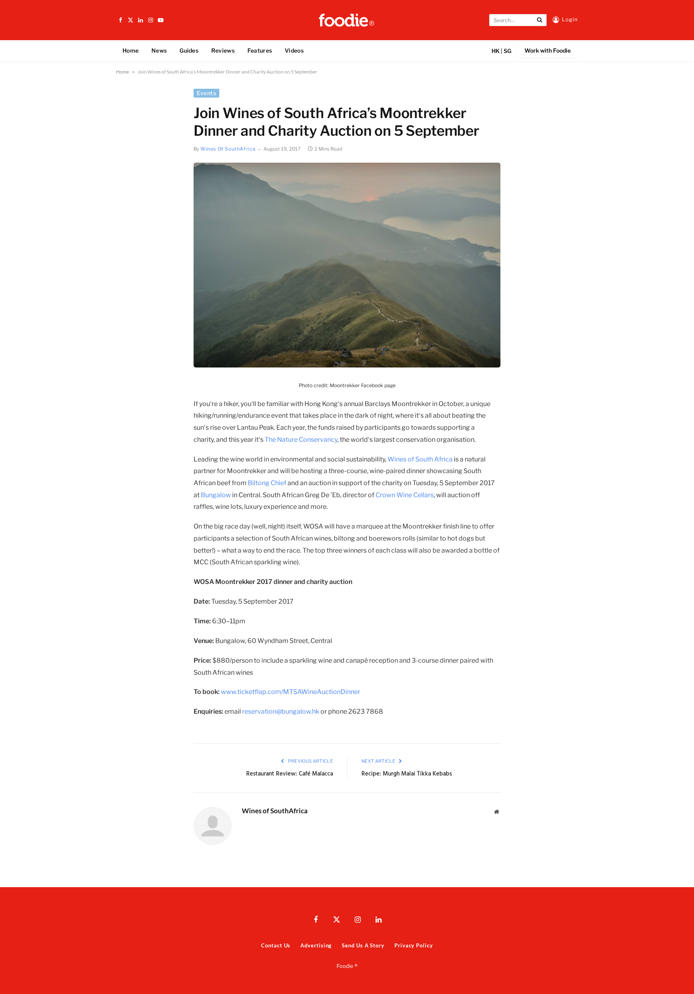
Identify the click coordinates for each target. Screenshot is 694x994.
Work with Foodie (548, 50)
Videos (294, 50)
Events (206, 93)
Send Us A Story (363, 945)
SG (507, 50)
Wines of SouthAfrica (228, 149)
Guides (189, 50)
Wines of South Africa (420, 459)
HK (496, 50)
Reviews (223, 50)
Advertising (316, 945)
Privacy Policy (413, 945)
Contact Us (275, 945)
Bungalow (216, 495)
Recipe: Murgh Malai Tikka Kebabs (406, 774)
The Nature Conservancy (301, 439)
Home (130, 50)
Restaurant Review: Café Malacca (289, 774)
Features (259, 50)
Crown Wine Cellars (405, 495)
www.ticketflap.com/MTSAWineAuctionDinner (290, 692)
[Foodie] (347, 20)
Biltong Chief (267, 483)
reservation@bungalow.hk (280, 711)
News (159, 50)
